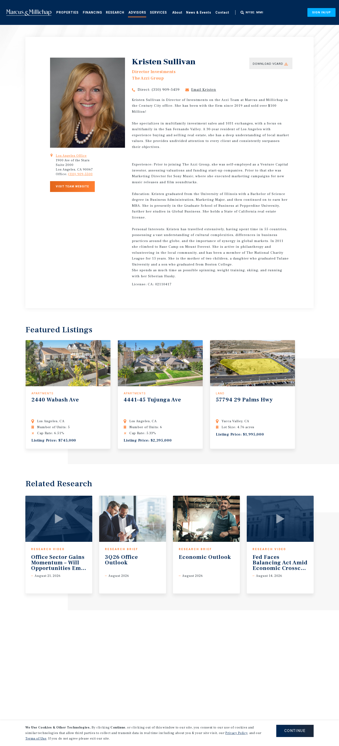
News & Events (198, 12)
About (177, 12)
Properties (67, 12)
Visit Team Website (72, 186)
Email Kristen (203, 89)
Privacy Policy (236, 733)
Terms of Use (36, 739)
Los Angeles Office (71, 156)
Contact (222, 12)
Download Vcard (268, 63)
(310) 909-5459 (166, 89)
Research (115, 12)
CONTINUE (295, 730)
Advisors (137, 12)
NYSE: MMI (254, 12)
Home (28, 12)
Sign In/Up (321, 12)
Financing (92, 12)
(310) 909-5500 (80, 174)
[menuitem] (67, 12)
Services (158, 12)
